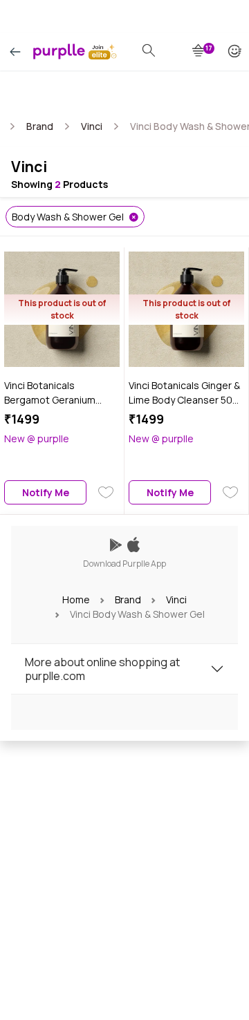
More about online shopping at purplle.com (102, 668)
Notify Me (45, 492)
